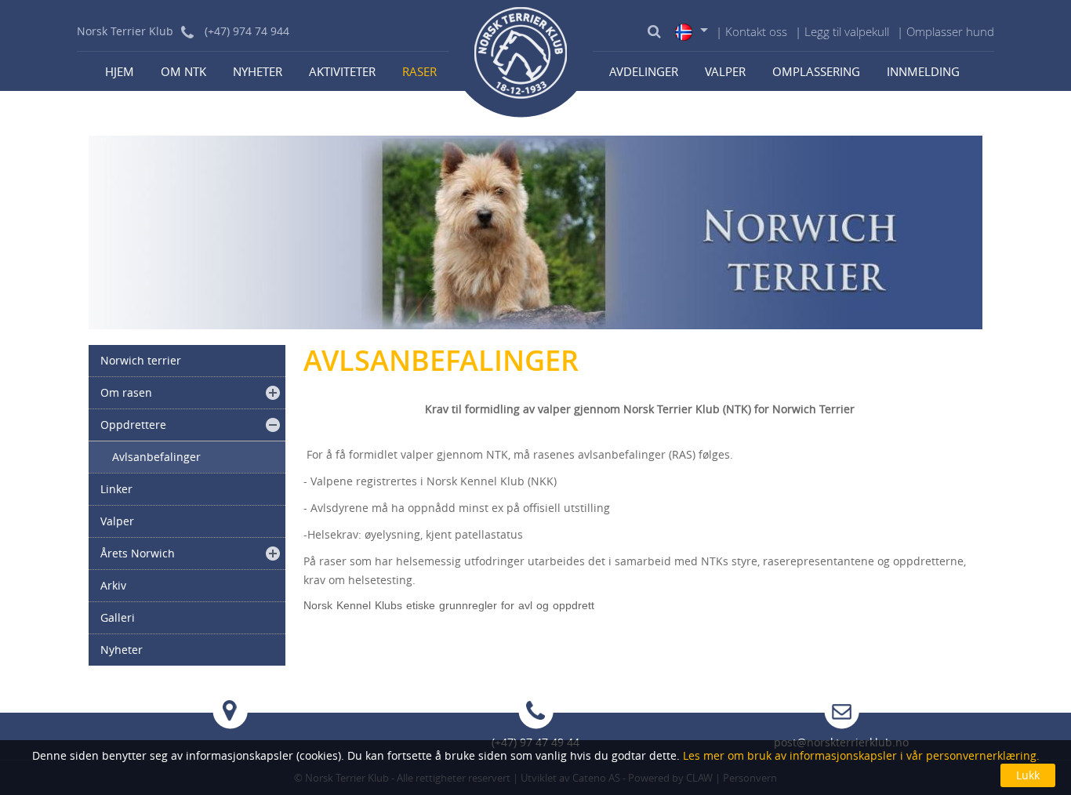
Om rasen (126, 392)
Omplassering (816, 71)
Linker (116, 488)
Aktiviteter (342, 71)
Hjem (119, 71)
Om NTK (183, 71)
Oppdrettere (133, 424)
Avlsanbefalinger (156, 456)
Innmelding (923, 71)
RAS (682, 454)
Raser (419, 71)
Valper (725, 71)
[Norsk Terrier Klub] (521, 59)
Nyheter (257, 71)
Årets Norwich (137, 553)
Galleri (117, 617)
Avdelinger (643, 71)
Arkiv (113, 585)
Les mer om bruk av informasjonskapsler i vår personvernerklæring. (860, 755)
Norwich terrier (140, 360)
